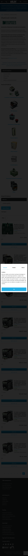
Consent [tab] (5, 267)
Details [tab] (14, 267)
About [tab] (23, 267)
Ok (14, 289)
